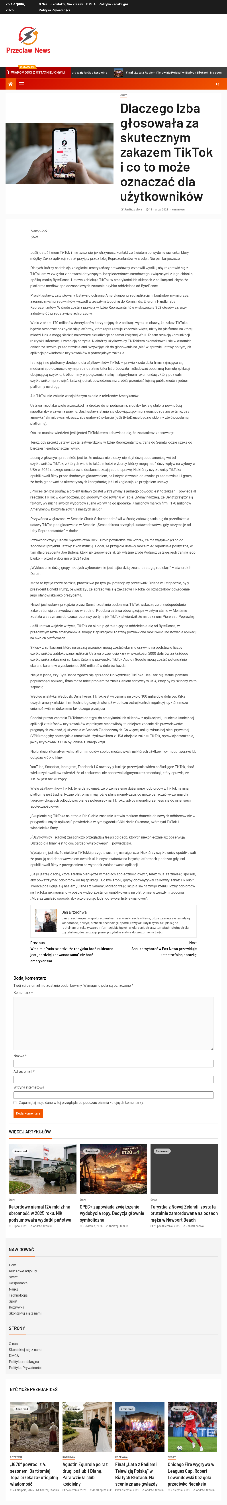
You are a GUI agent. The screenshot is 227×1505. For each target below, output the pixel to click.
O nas (43, 4)
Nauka (13, 1289)
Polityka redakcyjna (114, 4)
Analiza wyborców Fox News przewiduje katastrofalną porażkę (164, 949)
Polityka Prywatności (54, 10)
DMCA (91, 4)
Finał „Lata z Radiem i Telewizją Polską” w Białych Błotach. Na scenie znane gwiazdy (155, 72)
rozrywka (16, 1457)
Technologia (18, 1295)
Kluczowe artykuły (23, 1271)
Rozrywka (16, 1307)
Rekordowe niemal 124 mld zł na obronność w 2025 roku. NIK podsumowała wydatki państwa (40, 1213)
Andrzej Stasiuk (42, 1226)
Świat (123, 95)
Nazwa (20, 1056)
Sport (13, 1301)
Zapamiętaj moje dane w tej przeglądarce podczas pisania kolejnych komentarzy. (81, 1103)
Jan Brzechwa (133, 209)
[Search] (217, 84)
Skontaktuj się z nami (67, 4)
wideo (88, 892)
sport (172, 1457)
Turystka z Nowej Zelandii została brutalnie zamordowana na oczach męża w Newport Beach (184, 1213)
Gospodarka (18, 1283)
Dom (12, 1265)
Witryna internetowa (29, 1087)
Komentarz (23, 993)
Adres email (24, 1071)
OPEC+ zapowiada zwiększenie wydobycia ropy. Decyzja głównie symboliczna (112, 1213)
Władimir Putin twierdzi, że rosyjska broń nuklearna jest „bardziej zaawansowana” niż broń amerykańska (71, 952)
